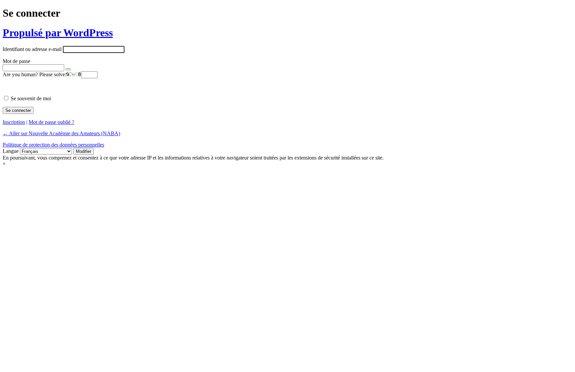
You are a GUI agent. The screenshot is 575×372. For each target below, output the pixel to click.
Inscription (14, 122)
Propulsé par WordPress (58, 33)
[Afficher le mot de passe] (68, 69)
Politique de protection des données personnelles (53, 145)
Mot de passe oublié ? (51, 122)
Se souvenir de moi (31, 98)
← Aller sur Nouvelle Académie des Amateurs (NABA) (61, 133)
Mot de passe (16, 61)
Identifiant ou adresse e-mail (32, 49)
